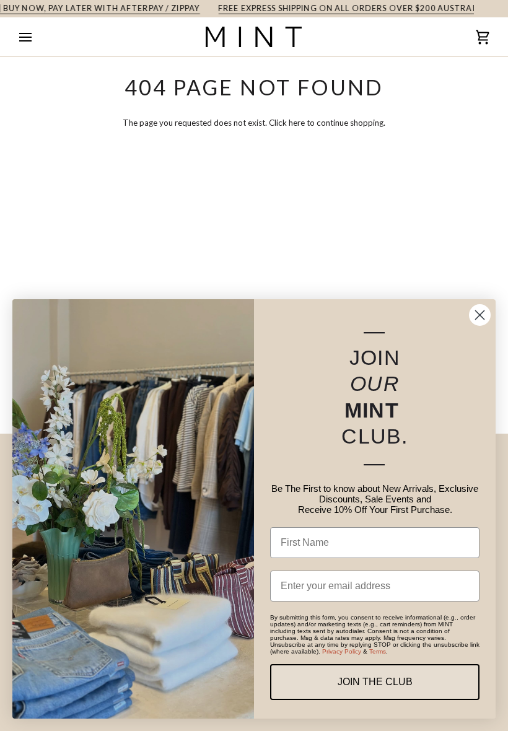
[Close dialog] (480, 315)
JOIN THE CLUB (375, 681)
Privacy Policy (341, 651)
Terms (377, 651)
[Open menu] (36, 36)
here (297, 123)
